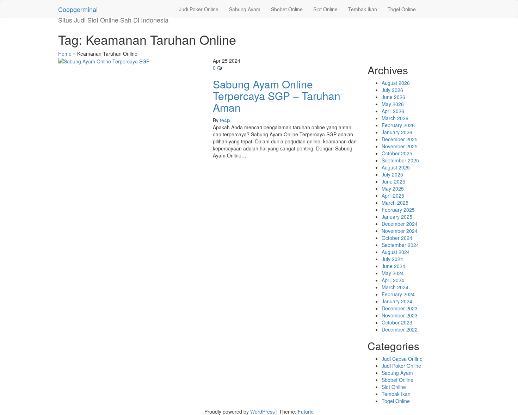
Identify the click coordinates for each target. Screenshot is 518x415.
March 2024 (395, 287)
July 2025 (392, 174)
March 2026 (395, 118)
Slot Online (325, 9)
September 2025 (400, 160)
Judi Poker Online (198, 9)
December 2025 (400, 139)
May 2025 (393, 188)
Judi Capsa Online (402, 358)
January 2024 (397, 301)
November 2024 (400, 230)
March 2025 (395, 202)
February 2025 (398, 209)
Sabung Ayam (244, 9)
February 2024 (398, 294)
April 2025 (393, 195)
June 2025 (393, 181)
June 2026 (393, 96)
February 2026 (398, 125)
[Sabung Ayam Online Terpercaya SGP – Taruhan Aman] (103, 60)
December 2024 (400, 223)
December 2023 (400, 308)
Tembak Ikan (362, 9)
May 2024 (393, 273)
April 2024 (393, 280)
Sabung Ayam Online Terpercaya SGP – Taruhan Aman (276, 95)
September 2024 (400, 244)
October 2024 (397, 237)
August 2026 (396, 82)
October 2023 (397, 322)
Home (65, 53)
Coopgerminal (78, 9)
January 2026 (397, 132)
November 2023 (400, 315)
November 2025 (400, 146)
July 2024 (392, 258)
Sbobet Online (287, 9)
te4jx (225, 120)
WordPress (262, 411)
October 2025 (397, 153)
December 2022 (400, 329)
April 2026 (393, 110)
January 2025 (397, 216)
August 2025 (396, 167)
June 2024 (393, 266)
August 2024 (396, 251)
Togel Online (402, 9)
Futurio (306, 411)
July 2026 (392, 89)
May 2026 (393, 103)
